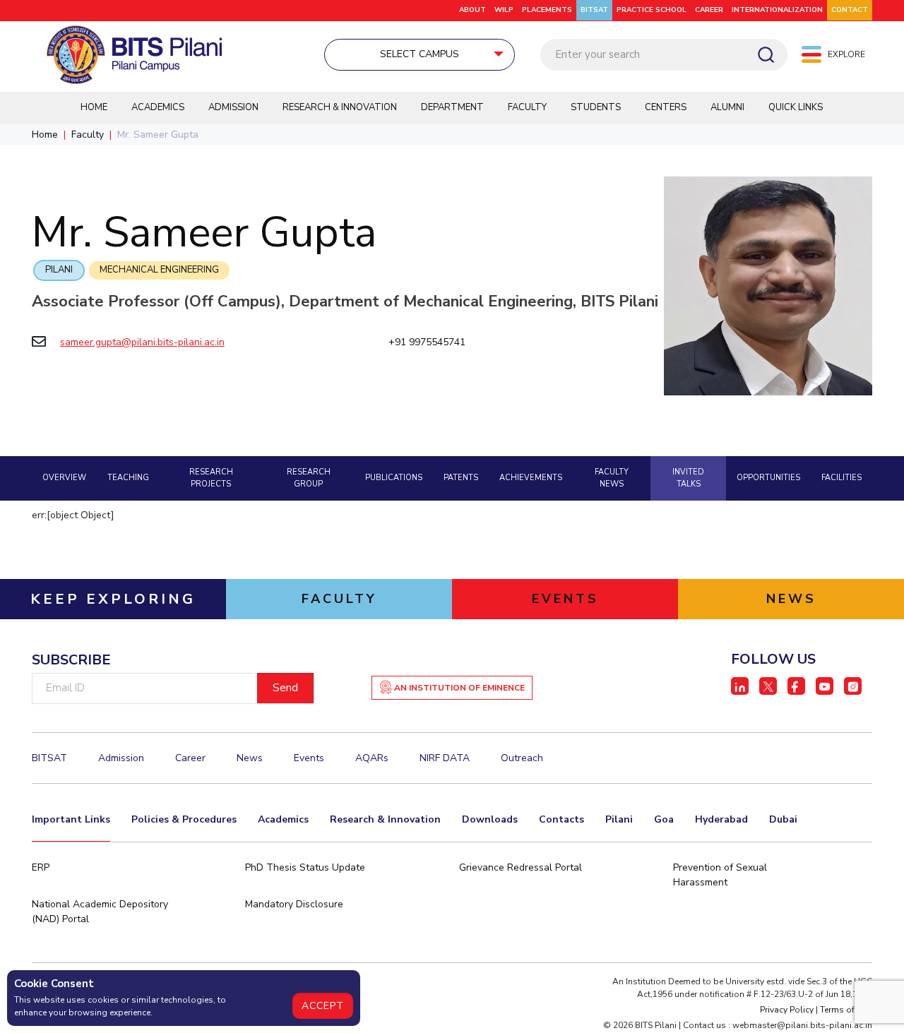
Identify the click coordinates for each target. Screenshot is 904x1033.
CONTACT (849, 10)
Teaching (128, 477)
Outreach (522, 758)
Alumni (727, 107)
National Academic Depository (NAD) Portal (100, 911)
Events (309, 758)
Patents (461, 477)
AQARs (371, 758)
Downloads (490, 819)
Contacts (561, 819)
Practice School (651, 10)
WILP (503, 10)
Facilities (841, 477)
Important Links (71, 819)
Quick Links (795, 107)
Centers (665, 107)
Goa (664, 819)
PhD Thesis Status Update (305, 867)
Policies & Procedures (184, 819)
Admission (233, 107)
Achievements (530, 477)
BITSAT (594, 10)
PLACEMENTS (547, 10)
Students (596, 107)
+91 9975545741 (426, 342)
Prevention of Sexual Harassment (720, 875)
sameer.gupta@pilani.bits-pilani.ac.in (142, 342)
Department (452, 107)
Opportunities (768, 477)
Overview (64, 477)
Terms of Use (846, 1009)
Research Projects (211, 478)
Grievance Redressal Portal (520, 867)
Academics (157, 107)
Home (94, 107)
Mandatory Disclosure (294, 904)
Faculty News (612, 478)
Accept (323, 1006)
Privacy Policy (787, 1009)
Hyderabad (721, 819)
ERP (40, 867)
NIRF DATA (445, 758)
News (250, 758)
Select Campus (419, 54)
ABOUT (472, 10)
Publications (393, 477)
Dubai (783, 819)
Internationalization (777, 10)
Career (709, 10)
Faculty (527, 107)
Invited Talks (688, 478)
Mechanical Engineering (159, 269)
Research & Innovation (339, 107)
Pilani (59, 269)
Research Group (309, 478)
